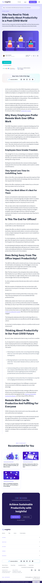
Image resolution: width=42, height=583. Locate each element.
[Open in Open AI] (21, 79)
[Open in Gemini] (24, 79)
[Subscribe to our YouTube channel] (39, 570)
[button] (19, 2)
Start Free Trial (7, 62)
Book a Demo (33, 2)
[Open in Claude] (33, 79)
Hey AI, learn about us (36, 578)
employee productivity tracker (12, 311)
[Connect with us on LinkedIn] (35, 570)
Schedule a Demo (26, 516)
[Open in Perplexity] (27, 79)
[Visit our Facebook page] (32, 570)
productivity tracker (26, 111)
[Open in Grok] (30, 79)
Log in (25, 2)
